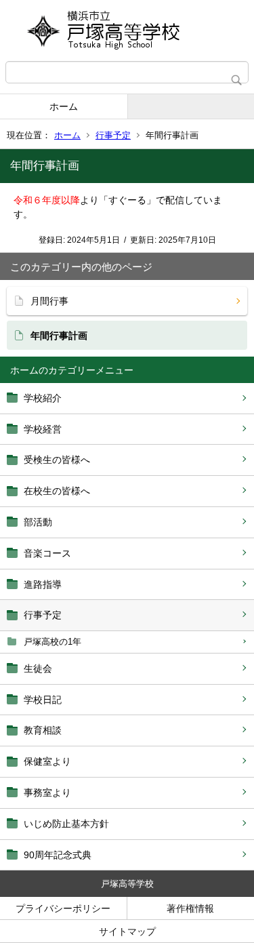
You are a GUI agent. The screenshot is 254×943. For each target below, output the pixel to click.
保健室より (47, 761)
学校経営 (43, 429)
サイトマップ (127, 931)
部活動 (38, 522)
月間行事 (49, 301)
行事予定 (113, 135)
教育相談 (43, 730)
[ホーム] (127, 30)
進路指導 (43, 584)
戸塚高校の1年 (52, 642)
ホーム (63, 106)
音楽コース (47, 553)
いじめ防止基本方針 (66, 823)
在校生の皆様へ (57, 490)
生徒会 (38, 668)
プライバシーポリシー (63, 908)
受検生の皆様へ (57, 459)
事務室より (47, 792)
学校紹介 (43, 398)
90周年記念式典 (57, 854)
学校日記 (43, 699)
